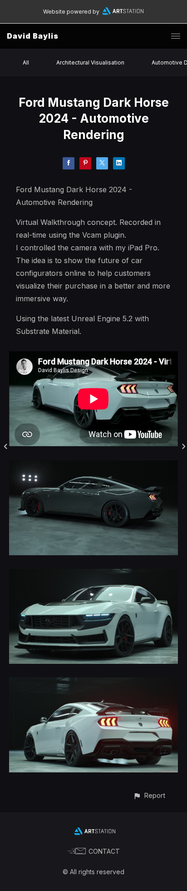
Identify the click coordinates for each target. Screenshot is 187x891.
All (26, 62)
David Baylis (33, 35)
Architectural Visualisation (90, 62)
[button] (149, 795)
